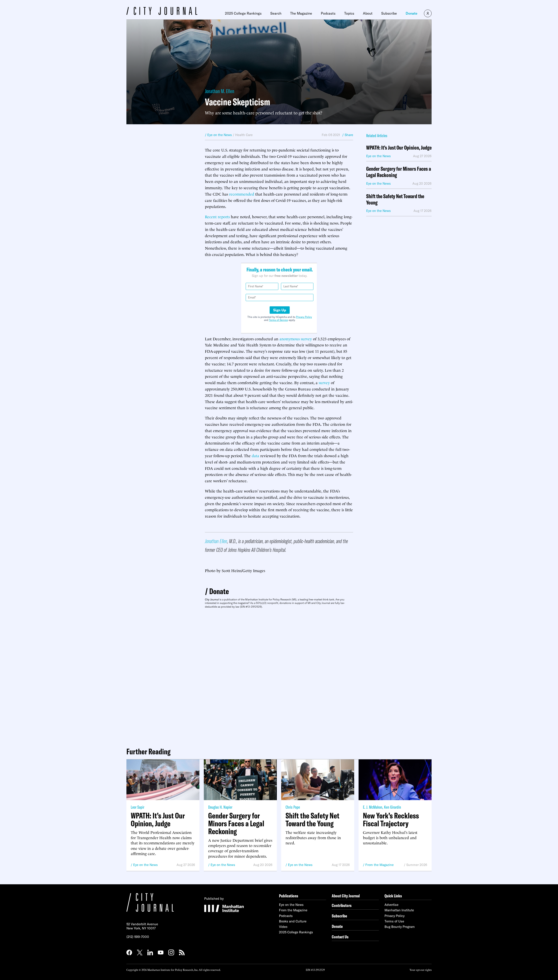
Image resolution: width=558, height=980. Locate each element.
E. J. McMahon (372, 807)
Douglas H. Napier (220, 807)
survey (324, 382)
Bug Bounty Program (399, 927)
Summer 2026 (416, 865)
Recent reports (217, 216)
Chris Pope (293, 807)
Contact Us (340, 936)
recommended (241, 193)
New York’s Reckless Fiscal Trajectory (391, 819)
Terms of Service (278, 320)
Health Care (244, 135)
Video (283, 927)
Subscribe (389, 13)
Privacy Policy (304, 317)
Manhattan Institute (399, 910)
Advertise (391, 905)
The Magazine (301, 13)
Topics (349, 13)
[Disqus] (279, 676)
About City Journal (346, 895)
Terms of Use (394, 921)
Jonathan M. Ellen (219, 91)
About (368, 13)
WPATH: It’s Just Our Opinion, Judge (399, 148)
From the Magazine (379, 865)
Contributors (342, 905)
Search (275, 13)
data (255, 455)
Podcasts (328, 13)
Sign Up (279, 310)
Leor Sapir (137, 807)
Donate (411, 13)
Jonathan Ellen (216, 541)
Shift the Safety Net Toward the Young (395, 199)
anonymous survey (295, 338)
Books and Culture (292, 921)
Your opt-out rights (421, 969)
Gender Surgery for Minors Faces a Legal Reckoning (398, 172)
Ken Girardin (392, 807)
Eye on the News (145, 865)
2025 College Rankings (243, 13)
